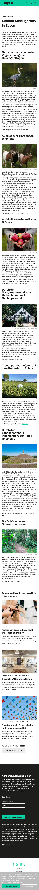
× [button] (37, 874)
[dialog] (19, 881)
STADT (10, 675)
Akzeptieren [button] (29, 886)
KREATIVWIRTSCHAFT (22, 675)
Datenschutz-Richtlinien (12, 880)
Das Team (19, 871)
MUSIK (16, 722)
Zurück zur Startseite (13, 750)
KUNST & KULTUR (26, 722)
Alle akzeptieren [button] (11, 886)
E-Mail (4, 806)
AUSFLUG (16, 746)
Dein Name (6, 797)
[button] (35, 3)
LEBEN (4, 626)
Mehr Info (24, 129)
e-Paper (19, 868)
